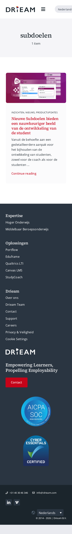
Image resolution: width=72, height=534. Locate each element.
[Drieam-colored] (20, 8)
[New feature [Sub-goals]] (36, 74)
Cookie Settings (17, 339)
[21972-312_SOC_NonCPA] (36, 398)
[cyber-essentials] (36, 437)
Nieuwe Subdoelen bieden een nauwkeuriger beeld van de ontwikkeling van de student (35, 126)
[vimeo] (17, 502)
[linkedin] (9, 502)
